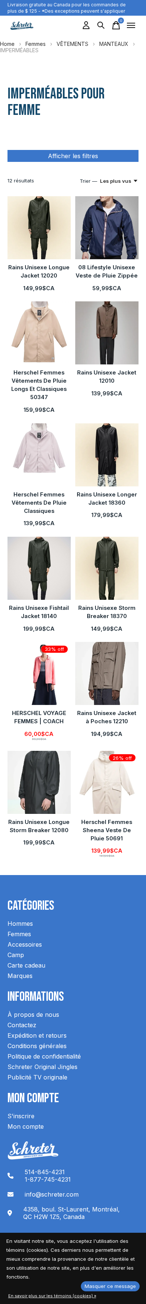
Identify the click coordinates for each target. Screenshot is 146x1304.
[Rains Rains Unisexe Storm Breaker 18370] (107, 568)
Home (7, 44)
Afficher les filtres (73, 156)
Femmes (35, 44)
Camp (15, 955)
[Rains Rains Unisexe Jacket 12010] (107, 332)
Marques (20, 975)
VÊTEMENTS (72, 44)
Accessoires (24, 944)
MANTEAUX (113, 44)
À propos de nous (33, 1014)
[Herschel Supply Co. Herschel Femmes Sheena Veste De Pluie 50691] (107, 782)
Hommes (20, 923)
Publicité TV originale (37, 1077)
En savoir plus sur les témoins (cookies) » (52, 1295)
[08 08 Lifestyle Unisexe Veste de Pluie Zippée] (107, 227)
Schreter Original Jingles (42, 1067)
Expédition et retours (37, 1035)
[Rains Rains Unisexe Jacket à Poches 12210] (107, 673)
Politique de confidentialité (44, 1056)
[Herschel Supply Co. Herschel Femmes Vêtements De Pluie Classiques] (39, 454)
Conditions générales (37, 1046)
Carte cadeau (26, 965)
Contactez (21, 1025)
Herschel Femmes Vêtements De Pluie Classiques (39, 502)
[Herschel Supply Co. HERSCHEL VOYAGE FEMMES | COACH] (39, 673)
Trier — (88, 181)
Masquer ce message (110, 1286)
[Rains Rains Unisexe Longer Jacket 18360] (107, 454)
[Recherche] (101, 25)
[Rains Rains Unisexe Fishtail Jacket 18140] (39, 568)
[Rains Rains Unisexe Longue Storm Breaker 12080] (39, 782)
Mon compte (25, 1126)
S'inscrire (20, 1116)
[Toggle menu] (131, 25)
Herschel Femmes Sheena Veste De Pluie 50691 (106, 830)
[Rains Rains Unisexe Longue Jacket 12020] (39, 227)
